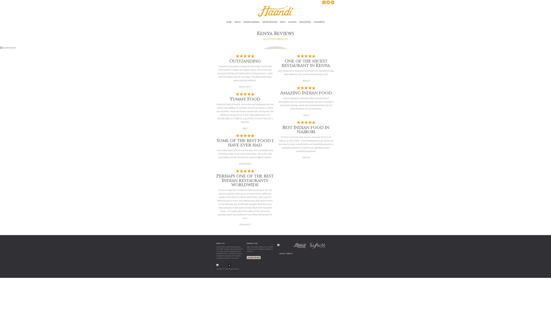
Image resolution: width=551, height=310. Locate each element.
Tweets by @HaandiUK (287, 257)
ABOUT (237, 22)
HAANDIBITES (319, 22)
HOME (228, 22)
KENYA (282, 22)
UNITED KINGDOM (269, 22)
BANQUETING (305, 22)
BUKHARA (292, 22)
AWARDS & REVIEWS (251, 22)
